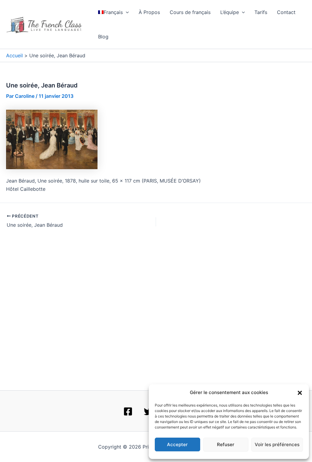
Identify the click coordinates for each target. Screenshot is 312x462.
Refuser (225, 444)
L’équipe (229, 12)
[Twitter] (148, 411)
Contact (286, 12)
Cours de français (190, 12)
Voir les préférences (277, 444)
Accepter (177, 444)
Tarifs (260, 12)
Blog (103, 37)
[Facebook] (128, 411)
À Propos (149, 12)
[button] (300, 393)
